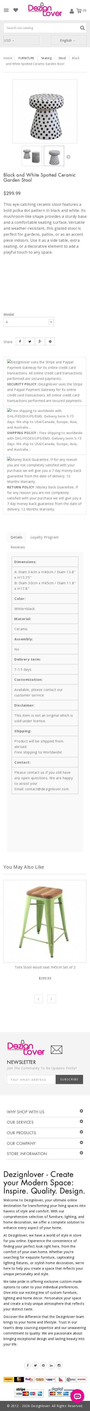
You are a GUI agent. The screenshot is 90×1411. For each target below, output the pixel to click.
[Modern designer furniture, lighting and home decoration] (45, 9)
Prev (38, 999)
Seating (46, 58)
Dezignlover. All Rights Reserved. (57, 1406)
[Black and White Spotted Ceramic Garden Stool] (45, 111)
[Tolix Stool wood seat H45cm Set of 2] (45, 921)
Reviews (18, 547)
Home (7, 58)
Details (17, 537)
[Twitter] (35, 1365)
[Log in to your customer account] (72, 11)
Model (9, 314)
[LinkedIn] (51, 1365)
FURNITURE (26, 58)
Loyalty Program (44, 537)
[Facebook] (27, 1365)
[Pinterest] (43, 1365)
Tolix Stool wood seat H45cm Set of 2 (45, 967)
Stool (62, 58)
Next (68, 157)
